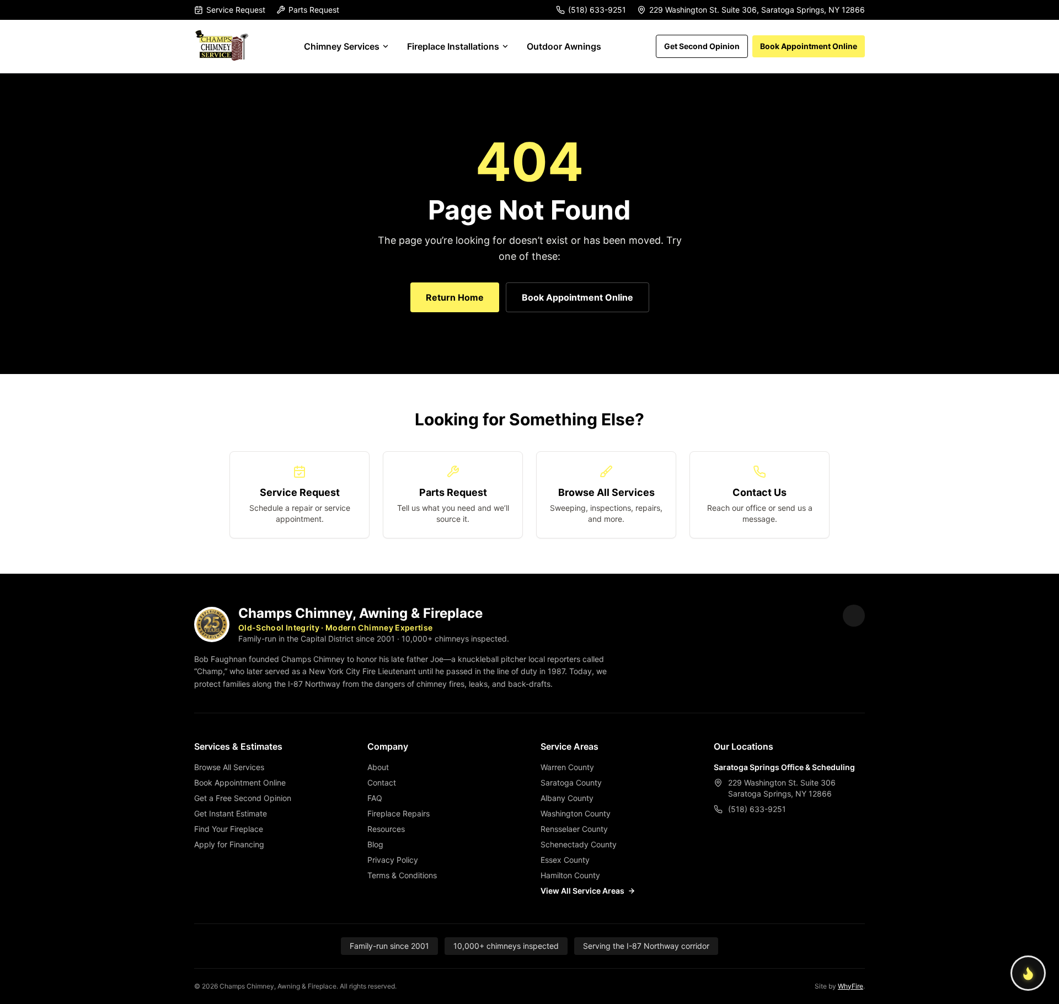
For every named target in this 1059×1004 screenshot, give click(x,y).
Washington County (576, 813)
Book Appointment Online (808, 46)
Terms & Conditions (402, 875)
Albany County (567, 798)
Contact (381, 782)
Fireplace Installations (453, 46)
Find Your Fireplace (228, 829)
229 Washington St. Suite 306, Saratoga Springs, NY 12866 (757, 9)
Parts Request (313, 9)
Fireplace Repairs (398, 813)
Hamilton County (570, 875)
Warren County (567, 767)
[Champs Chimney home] (222, 46)
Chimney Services (341, 46)
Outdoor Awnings (564, 46)
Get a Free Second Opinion (242, 798)
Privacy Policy (392, 859)
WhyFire (850, 986)
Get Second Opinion (702, 46)
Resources (386, 829)
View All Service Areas (582, 890)
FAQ (374, 798)
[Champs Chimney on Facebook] (854, 616)
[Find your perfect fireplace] (1028, 973)
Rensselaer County (574, 829)
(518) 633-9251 (597, 9)
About (378, 767)
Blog (375, 844)
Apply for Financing (229, 844)
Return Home (455, 297)
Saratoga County (571, 782)
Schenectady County (579, 844)
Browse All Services (229, 767)
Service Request (235, 9)
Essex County (565, 859)
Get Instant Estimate (230, 813)
